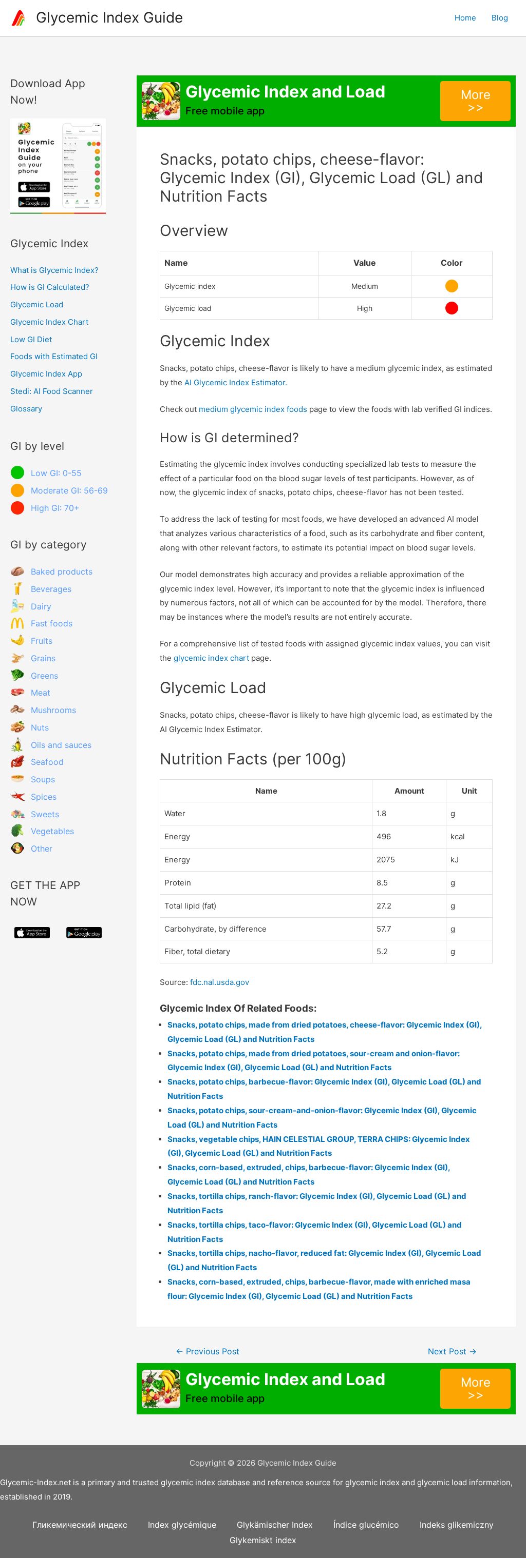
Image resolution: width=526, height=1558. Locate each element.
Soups (43, 779)
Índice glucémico (366, 1525)
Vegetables (52, 831)
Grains (43, 658)
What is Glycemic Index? (54, 270)
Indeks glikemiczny (457, 1525)
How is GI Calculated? (49, 287)
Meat (40, 692)
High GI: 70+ (55, 508)
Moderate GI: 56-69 (69, 490)
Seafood (47, 762)
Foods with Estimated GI (54, 356)
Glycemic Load (36, 304)
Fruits (41, 641)
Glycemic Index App (46, 374)
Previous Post (207, 1351)
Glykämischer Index (275, 1525)
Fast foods (51, 623)
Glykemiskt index (263, 1540)
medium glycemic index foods (253, 409)
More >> (476, 100)
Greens (44, 675)
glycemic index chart (211, 658)
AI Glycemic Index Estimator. (235, 382)
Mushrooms (53, 710)
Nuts (40, 727)
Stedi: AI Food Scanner (51, 391)
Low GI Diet (31, 339)
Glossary (26, 408)
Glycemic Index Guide (109, 17)
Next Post (452, 1351)
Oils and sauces (61, 745)
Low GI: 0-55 (56, 473)
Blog (500, 18)
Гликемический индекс (79, 1525)
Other (41, 848)
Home (465, 18)
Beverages (51, 589)
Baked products (61, 571)
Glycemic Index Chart (49, 322)
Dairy (41, 606)
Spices (44, 797)
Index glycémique (182, 1525)
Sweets (45, 814)
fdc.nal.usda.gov (219, 982)
